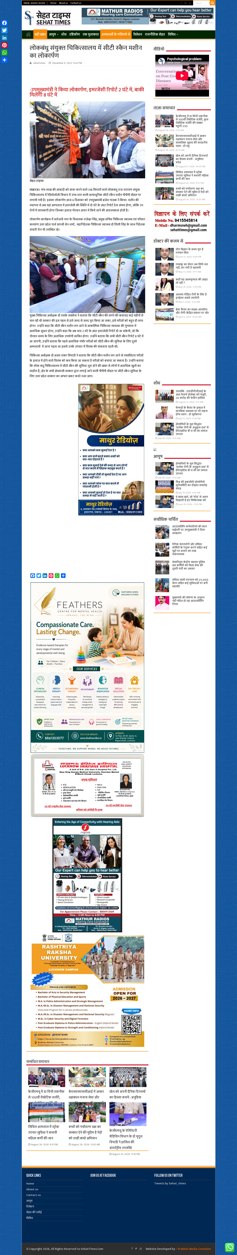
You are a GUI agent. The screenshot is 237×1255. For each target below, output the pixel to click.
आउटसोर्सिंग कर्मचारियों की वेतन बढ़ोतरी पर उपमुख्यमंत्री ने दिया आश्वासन (189, 530)
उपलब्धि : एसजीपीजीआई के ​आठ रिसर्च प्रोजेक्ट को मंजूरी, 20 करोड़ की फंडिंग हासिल (191, 395)
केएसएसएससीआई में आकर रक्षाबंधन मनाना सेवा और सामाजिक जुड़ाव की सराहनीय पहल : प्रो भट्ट (87, 1100)
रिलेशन (137, 34)
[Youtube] (190, 3)
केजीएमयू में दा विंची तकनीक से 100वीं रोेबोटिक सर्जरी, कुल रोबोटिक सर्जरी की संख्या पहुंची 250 (46, 1100)
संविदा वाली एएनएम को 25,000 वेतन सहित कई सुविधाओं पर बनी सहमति (190, 583)
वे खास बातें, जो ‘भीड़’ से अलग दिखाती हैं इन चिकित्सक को (192, 498)
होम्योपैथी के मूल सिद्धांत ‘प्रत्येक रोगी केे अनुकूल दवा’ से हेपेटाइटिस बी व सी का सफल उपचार (192, 429)
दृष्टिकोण (74, 34)
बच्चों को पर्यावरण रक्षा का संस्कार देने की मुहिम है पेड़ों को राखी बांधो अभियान (85, 1132)
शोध (63, 34)
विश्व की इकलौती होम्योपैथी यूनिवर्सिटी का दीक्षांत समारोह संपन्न (191, 485)
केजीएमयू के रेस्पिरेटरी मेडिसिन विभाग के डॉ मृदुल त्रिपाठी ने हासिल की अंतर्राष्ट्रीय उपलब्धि (125, 1139)
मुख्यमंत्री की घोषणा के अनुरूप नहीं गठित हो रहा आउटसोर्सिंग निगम (188, 601)
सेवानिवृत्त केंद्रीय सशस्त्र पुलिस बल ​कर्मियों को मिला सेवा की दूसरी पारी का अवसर (188, 565)
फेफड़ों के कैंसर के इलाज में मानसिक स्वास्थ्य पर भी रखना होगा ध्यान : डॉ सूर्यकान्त (192, 411)
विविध (172, 34)
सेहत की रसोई (34, 1212)
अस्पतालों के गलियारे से (115, 34)
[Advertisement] (88, 76)
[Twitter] (185, 3)
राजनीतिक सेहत (155, 34)
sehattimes (39, 63)
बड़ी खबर (40, 34)
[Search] (212, 3)
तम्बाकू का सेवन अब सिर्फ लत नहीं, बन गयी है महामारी (192, 266)
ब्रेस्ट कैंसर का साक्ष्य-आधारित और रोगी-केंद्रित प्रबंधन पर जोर (192, 311)
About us (63, 3)
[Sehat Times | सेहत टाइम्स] (48, 17)
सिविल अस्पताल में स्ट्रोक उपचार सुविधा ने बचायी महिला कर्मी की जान (43, 1132)
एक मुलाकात (91, 34)
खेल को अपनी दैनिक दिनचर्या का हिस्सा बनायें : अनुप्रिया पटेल (127, 1097)
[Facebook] (181, 3)
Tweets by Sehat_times (170, 1183)
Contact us (76, 3)
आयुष (52, 34)
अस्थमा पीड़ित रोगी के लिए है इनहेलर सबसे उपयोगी (191, 296)
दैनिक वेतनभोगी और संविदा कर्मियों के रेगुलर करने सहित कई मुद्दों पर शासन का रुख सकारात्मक (189, 549)
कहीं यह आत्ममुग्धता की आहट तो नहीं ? (192, 281)
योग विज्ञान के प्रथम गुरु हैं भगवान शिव (189, 251)
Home (53, 3)
